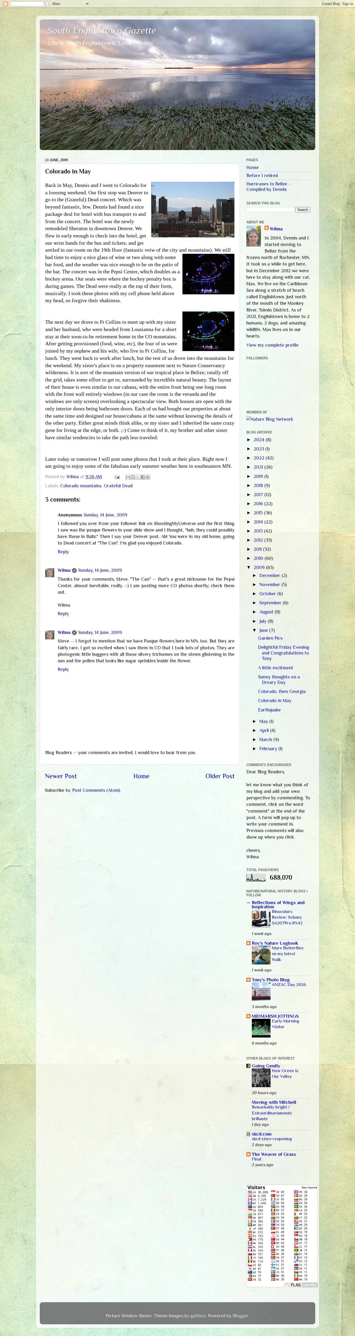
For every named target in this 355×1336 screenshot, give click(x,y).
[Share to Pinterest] (147, 477)
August (267, 611)
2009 (260, 567)
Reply (63, 551)
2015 (259, 512)
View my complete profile (272, 345)
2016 (259, 503)
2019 (259, 476)
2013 (259, 531)
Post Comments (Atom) (96, 790)
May (264, 721)
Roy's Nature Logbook (275, 943)
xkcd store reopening (272, 1138)
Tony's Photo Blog (271, 979)
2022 (260, 458)
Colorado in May (274, 700)
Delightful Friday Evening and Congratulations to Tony (283, 653)
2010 (259, 558)
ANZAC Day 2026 (289, 984)
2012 (259, 540)
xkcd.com (261, 1134)
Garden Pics (270, 638)
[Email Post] (117, 476)
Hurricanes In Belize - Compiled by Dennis (268, 186)
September (271, 602)
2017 (259, 494)
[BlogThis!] (132, 477)
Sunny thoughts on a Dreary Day (279, 679)
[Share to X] (137, 477)
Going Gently (266, 1065)
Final (256, 1159)
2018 (259, 485)
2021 (259, 467)
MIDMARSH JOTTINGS (275, 1016)
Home (141, 776)
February (268, 748)
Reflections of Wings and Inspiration (278, 904)
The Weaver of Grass (274, 1154)
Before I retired (262, 175)
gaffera (198, 1315)
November (270, 584)
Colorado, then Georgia (282, 691)
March (266, 739)
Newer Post (61, 776)
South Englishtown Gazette (102, 30)
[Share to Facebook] (142, 477)
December (270, 575)
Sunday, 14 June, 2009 (105, 514)
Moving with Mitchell (274, 1102)
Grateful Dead (118, 485)
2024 (260, 439)
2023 (259, 448)
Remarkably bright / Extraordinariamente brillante (272, 1113)
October (268, 593)
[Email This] (127, 477)
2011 (258, 549)
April (264, 730)
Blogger (240, 1315)
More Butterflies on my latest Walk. (288, 953)
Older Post (220, 776)
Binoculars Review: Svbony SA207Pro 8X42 (287, 917)
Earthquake (269, 709)
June (264, 630)
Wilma (64, 570)
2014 (259, 521)
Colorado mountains (80, 485)
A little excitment (275, 667)
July (263, 621)
